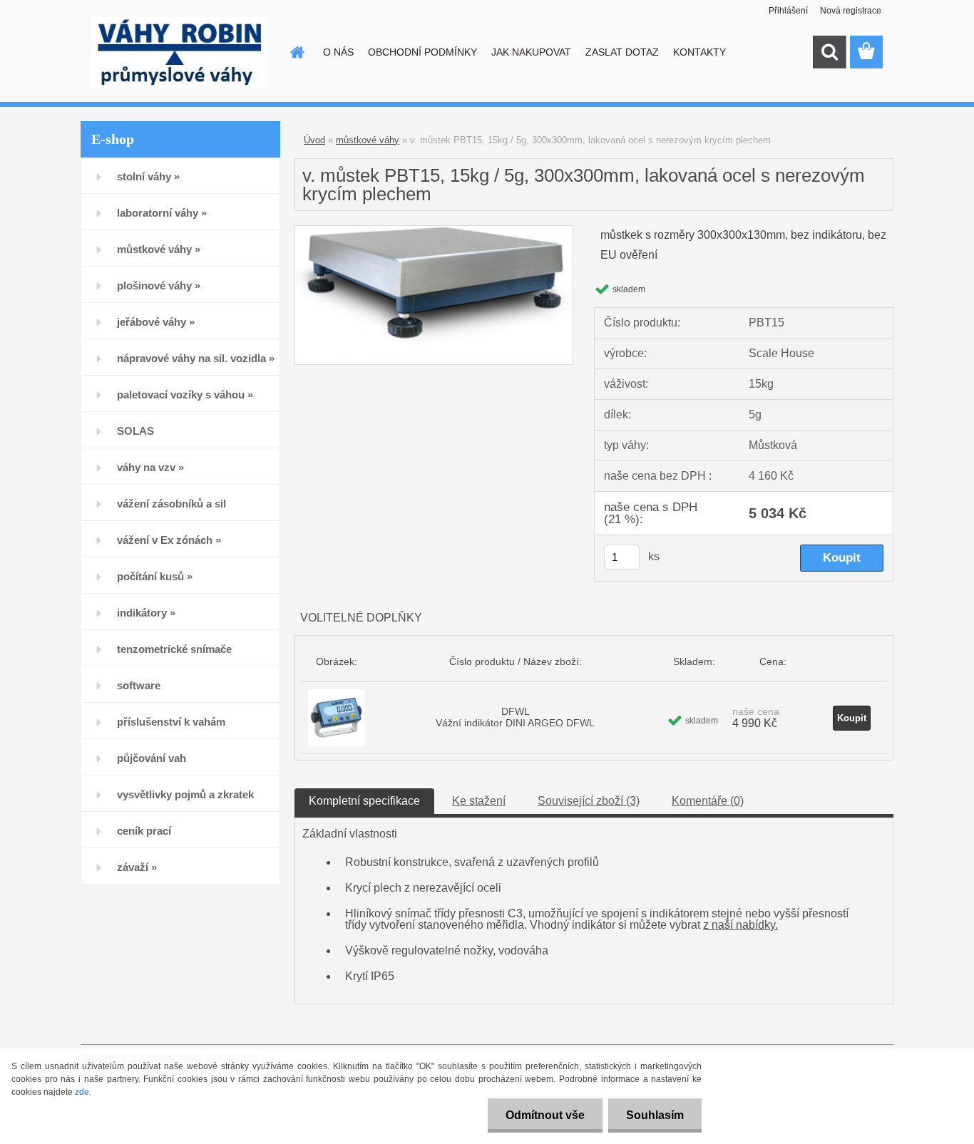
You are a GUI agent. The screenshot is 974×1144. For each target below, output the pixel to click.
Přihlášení (788, 11)
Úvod (314, 140)
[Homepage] (296, 52)
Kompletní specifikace (364, 801)
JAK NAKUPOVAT (531, 52)
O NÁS (338, 52)
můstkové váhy (367, 140)
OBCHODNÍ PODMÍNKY (422, 52)
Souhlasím (655, 1115)
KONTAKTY (699, 52)
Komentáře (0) (708, 801)
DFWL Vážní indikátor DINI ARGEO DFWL (515, 717)
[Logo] (179, 52)
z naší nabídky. (740, 925)
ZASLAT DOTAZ (622, 52)
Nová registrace (850, 11)
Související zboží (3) (589, 801)
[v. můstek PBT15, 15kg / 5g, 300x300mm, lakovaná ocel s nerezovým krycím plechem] (434, 231)
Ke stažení (479, 801)
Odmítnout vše (545, 1115)
